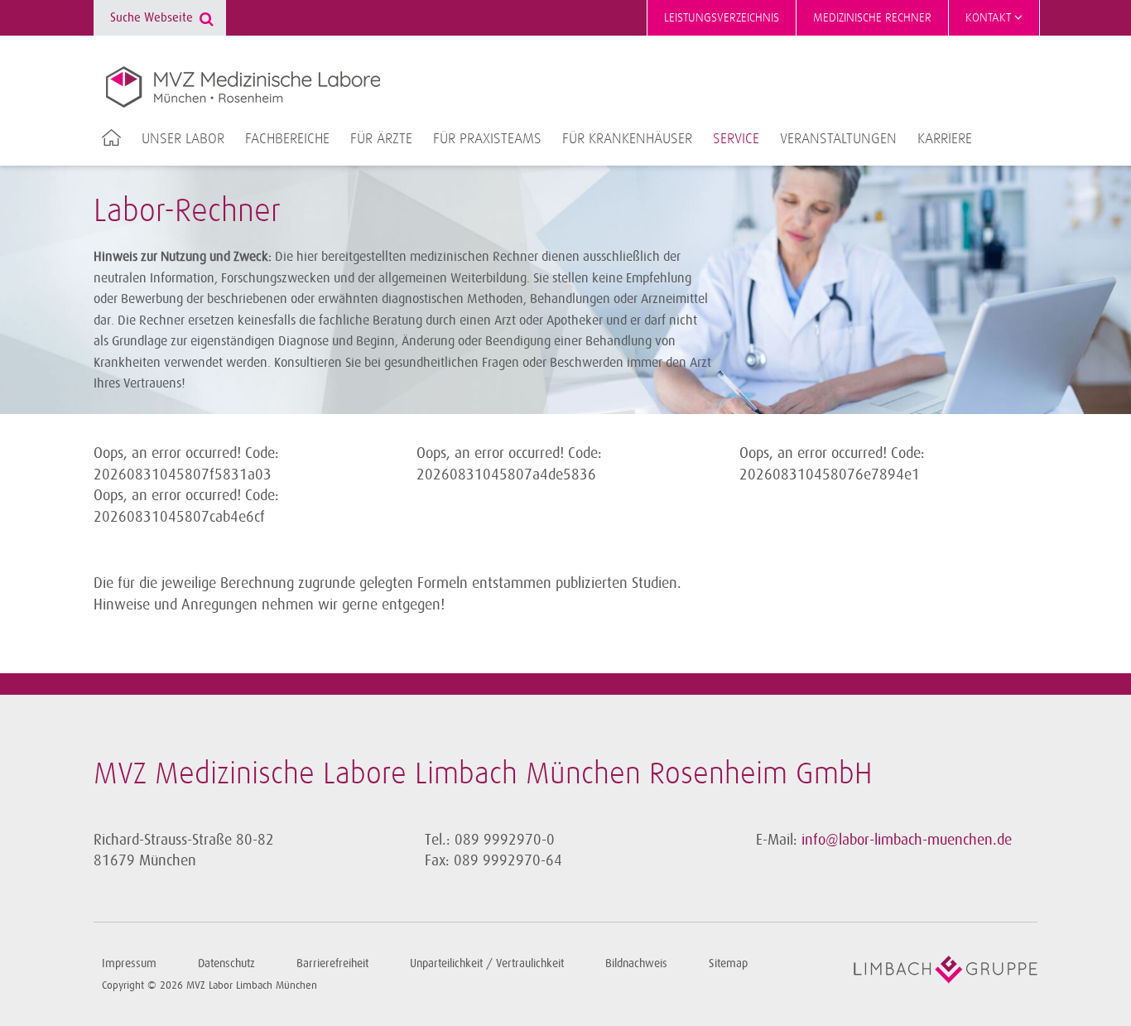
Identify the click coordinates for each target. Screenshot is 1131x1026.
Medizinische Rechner (872, 18)
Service (736, 139)
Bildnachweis (636, 963)
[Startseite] (243, 87)
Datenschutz (226, 963)
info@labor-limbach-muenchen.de (906, 839)
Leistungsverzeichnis (721, 18)
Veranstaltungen (838, 139)
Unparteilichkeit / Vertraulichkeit (487, 963)
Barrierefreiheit (332, 963)
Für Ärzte (381, 139)
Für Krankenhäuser (627, 139)
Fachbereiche (287, 139)
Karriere (944, 139)
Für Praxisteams (487, 139)
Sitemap (728, 963)
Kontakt (989, 18)
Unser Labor (183, 139)
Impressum (129, 963)
